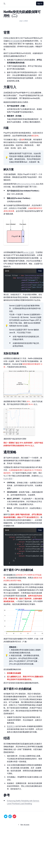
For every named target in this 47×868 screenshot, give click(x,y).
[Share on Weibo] (14, 816)
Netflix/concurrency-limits (25, 184)
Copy (40, 271)
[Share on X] (5, 816)
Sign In (40, 3)
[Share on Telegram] (10, 816)
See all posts (25, 825)
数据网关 (10, 726)
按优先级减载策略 (16, 41)
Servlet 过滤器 (28, 252)
